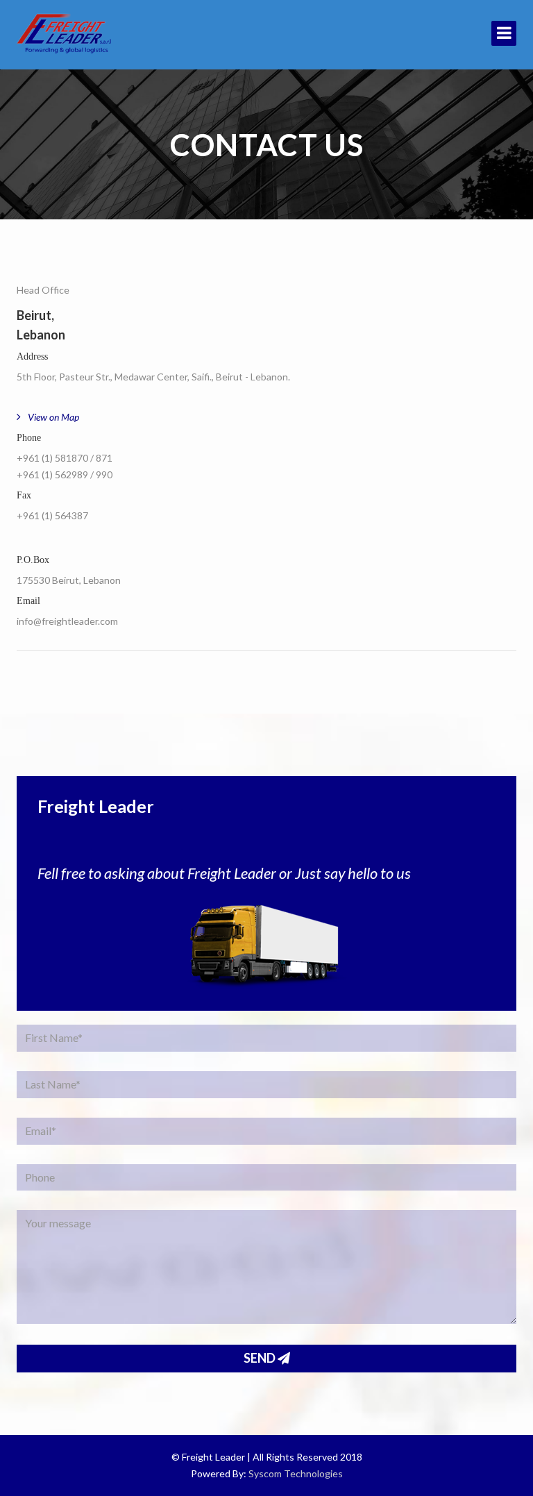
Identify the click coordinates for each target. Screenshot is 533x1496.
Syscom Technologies (295, 1473)
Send (261, 1357)
